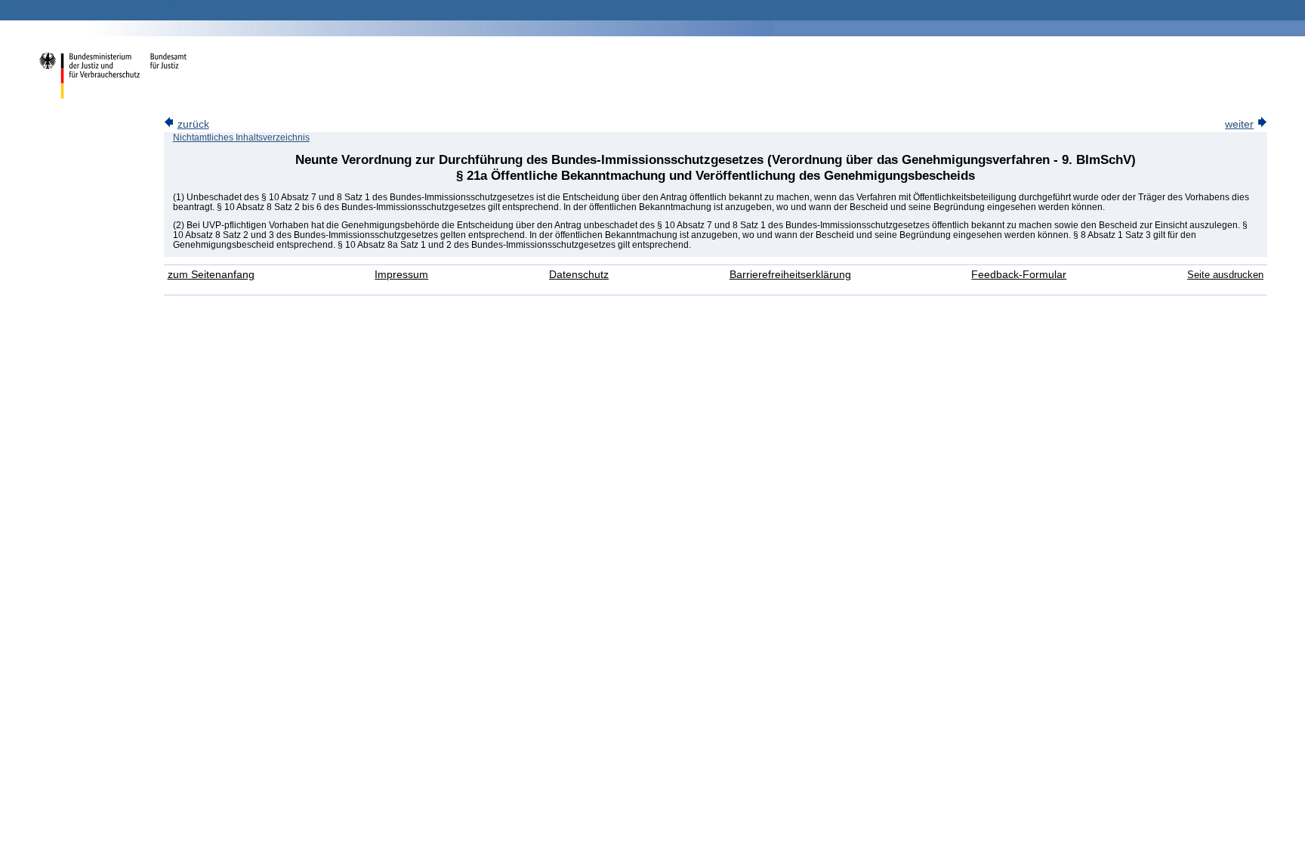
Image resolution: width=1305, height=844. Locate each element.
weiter (1239, 124)
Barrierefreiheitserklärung (790, 274)
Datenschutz (579, 274)
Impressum (401, 274)
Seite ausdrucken (1225, 274)
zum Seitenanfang (211, 274)
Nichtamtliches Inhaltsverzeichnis (241, 137)
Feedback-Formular (1018, 274)
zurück (193, 124)
